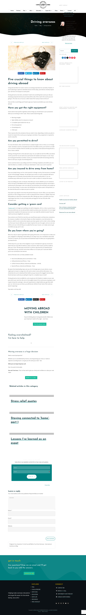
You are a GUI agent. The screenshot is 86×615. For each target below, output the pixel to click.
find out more (68, 43)
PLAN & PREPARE (36, 589)
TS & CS (39, 611)
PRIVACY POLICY (45, 611)
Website (10, 526)
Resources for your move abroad (67, 212)
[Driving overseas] (31, 58)
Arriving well (62, 203)
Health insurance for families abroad (68, 199)
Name (10, 510)
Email (10, 518)
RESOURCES (35, 599)
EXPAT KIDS (35, 592)
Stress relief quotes (24, 401)
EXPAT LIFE (34, 597)
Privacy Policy (47, 485)
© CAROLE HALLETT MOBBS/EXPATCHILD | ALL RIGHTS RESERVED (44, 610)
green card (12, 208)
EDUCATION (35, 594)
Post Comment (50, 538)
